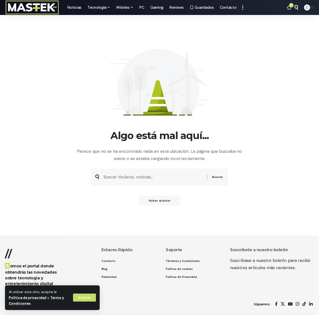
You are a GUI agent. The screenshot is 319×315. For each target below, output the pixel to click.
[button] (84, 298)
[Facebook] (276, 304)
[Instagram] (297, 304)
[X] (282, 304)
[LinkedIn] (311, 304)
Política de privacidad (27, 298)
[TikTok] (304, 304)
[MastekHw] (32, 7)
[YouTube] (290, 304)
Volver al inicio (159, 201)
